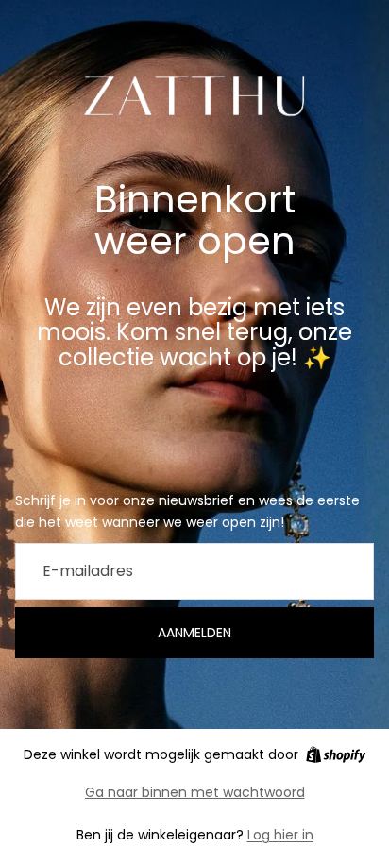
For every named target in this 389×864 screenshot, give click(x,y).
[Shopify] (335, 754)
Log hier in (280, 834)
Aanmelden (194, 632)
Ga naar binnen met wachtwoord (195, 792)
